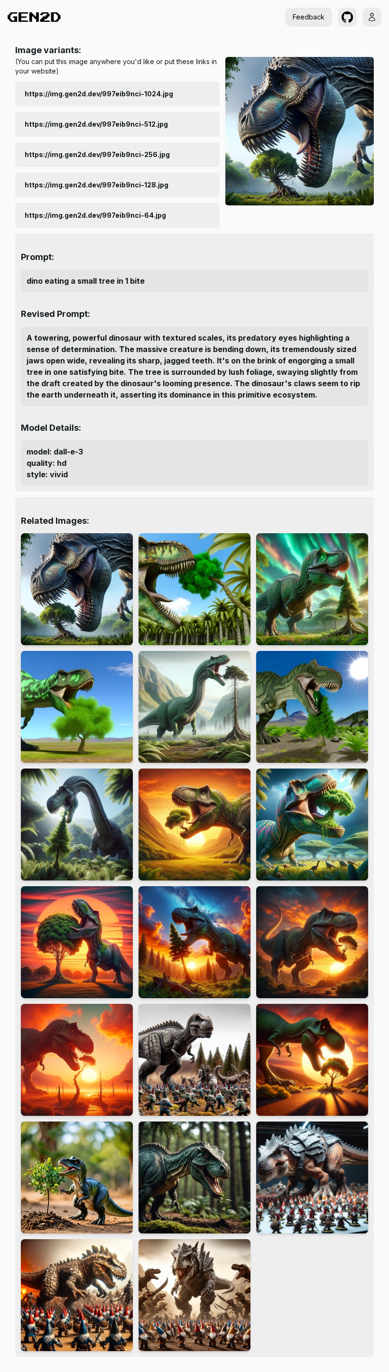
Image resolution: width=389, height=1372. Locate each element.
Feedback (308, 17)
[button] (347, 17)
